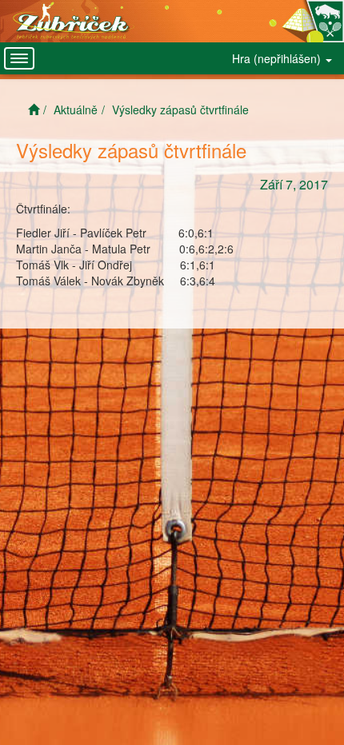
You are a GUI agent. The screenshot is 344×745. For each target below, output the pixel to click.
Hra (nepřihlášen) (278, 58)
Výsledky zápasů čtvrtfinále (180, 110)
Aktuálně (76, 110)
